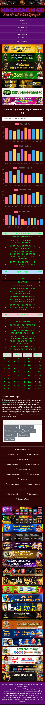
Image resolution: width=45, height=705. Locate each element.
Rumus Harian (33, 455)
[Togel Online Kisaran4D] (22, 75)
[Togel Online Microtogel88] (22, 511)
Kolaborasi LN (33, 494)
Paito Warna (22, 34)
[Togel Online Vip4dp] (22, 616)
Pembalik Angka (13, 484)
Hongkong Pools (33, 695)
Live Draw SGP (23, 27)
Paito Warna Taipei (27, 427)
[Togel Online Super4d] (22, 66)
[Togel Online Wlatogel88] (22, 572)
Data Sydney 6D (15, 693)
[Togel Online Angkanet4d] (22, 651)
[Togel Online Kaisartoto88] (22, 589)
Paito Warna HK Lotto (35, 697)
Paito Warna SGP (17, 691)
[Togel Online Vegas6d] (22, 546)
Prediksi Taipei (9, 439)
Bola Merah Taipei (11, 435)
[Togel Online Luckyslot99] (22, 607)
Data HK (25, 691)
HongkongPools (8, 697)
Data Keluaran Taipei (11, 427)
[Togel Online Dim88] (22, 57)
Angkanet (16, 695)
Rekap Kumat (23, 459)
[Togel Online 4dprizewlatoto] (22, 581)
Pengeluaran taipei (8, 402)
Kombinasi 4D (13, 494)
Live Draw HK (22, 24)
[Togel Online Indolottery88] (22, 642)
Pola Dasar (23, 479)
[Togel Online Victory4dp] (22, 528)
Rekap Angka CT (13, 464)
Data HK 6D (6, 693)
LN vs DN (23, 489)
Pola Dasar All (33, 474)
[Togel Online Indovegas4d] (22, 677)
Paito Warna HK (20, 689)
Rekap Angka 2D (23, 469)
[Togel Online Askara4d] (22, 554)
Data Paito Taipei (29, 431)
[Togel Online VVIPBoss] (22, 49)
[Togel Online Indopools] (22, 660)
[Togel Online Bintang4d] (22, 563)
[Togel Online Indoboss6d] (22, 519)
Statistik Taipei (24, 435)
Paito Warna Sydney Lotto (21, 697)
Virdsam (5, 689)
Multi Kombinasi (34, 484)
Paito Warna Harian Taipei (13, 431)
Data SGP (31, 691)
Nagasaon (28, 689)
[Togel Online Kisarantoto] (22, 84)
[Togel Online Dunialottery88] (22, 625)
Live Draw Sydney (22, 31)
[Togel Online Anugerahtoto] (22, 633)
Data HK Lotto (6, 699)
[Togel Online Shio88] (22, 668)
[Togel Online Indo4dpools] (22, 598)
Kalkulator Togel (23, 499)
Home (22, 20)
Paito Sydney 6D (22, 41)
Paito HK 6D (22, 38)
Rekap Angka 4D (13, 474)
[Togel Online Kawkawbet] (22, 537)
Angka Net (11, 689)
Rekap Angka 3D (33, 464)
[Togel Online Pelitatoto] (22, 92)
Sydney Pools (23, 695)
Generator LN (13, 455)
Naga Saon (35, 689)
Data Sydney (38, 691)
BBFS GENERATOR (23, 450)
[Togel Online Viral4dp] (22, 101)
